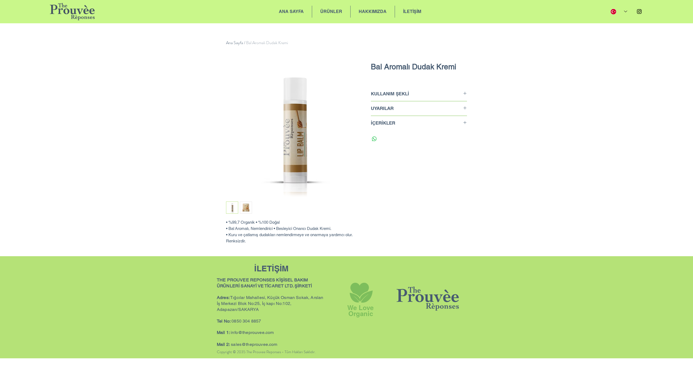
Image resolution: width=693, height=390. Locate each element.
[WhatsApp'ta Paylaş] (374, 139)
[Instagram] (639, 11)
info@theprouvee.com (252, 332)
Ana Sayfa (234, 43)
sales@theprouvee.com (254, 344)
